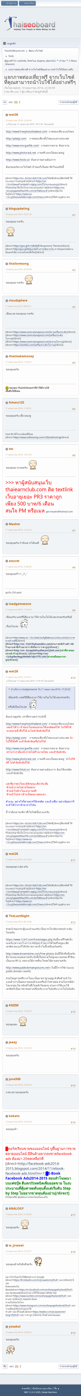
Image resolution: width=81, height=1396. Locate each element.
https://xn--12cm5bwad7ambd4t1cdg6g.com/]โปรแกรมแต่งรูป (32, 183)
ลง (4, 102)
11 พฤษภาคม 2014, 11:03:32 (18, 361)
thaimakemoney (21, 356)
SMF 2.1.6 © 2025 (32, 1392)
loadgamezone (20, 604)
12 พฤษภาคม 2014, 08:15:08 (18, 921)
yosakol (15, 1326)
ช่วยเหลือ (26, 1388)
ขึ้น (4, 1366)
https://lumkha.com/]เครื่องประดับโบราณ (34, 344)
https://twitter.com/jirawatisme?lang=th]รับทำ (35, 1313)
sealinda (21, 60)
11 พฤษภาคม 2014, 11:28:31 (18, 408)
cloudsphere (18, 300)
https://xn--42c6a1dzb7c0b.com (30, 178)
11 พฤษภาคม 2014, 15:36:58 (18, 566)
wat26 (13, 114)
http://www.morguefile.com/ (22, 145)
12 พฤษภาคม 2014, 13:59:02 (18, 1011)
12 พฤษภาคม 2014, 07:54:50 (18, 859)
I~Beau (73, 60)
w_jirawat (16, 1245)
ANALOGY (16, 1208)
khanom (9, 64)
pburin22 (51, 60)
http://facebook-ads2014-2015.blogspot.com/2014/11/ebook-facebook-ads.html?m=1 (35, 1168)
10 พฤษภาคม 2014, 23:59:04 (18, 269)
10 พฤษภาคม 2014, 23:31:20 (18, 214)
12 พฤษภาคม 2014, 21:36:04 (18, 1214)
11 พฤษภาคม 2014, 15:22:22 (18, 529)
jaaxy (13, 1042)
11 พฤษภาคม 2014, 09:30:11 (18, 306)
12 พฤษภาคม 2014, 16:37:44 (18, 1121)
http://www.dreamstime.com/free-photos (30, 953)
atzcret (14, 561)
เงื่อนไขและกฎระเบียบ (42, 1388)
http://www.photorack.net (21, 152)
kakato (14, 1116)
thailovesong (19, 263)
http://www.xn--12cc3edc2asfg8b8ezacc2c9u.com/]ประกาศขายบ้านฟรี (40, 639)
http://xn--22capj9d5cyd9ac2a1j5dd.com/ (37, 650)
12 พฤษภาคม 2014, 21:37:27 (18, 1251)
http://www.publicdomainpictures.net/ (28, 967)
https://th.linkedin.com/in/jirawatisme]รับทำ (36, 1280)
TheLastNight (19, 916)
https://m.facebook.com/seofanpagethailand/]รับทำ (46, 1289)
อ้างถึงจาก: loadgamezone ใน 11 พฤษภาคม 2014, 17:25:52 (40, 689)
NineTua (31, 60)
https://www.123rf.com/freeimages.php (29, 939)
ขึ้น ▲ (57, 1388)
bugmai (41, 60)
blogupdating (19, 208)
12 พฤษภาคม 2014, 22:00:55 (18, 1332)
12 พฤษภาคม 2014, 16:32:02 (18, 1084)
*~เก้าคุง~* (62, 60)
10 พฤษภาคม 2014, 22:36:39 (18, 120)
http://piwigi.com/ (16, 138)
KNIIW (13, 1005)
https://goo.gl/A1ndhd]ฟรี (27, 245)
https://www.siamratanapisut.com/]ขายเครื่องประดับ (40, 332)
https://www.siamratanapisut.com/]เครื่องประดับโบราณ (34, 337)
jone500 (15, 1079)
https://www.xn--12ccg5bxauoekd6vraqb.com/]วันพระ (24, 195)
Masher (14, 524)
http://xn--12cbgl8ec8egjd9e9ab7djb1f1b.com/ (27, 655)
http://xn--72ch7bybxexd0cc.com (32, 644)
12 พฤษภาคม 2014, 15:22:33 (18, 1047)
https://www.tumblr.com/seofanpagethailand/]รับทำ (40, 1296)
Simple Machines (49, 1392)
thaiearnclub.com (26, 489)
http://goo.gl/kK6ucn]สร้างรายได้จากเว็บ (34, 249)
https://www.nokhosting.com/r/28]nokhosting (37, 437)
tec (11, 449)
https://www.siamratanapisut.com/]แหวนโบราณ (38, 341)
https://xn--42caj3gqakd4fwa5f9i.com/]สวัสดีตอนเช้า (35, 189)
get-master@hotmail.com (59, 511)
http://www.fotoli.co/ (18, 159)
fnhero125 (16, 402)
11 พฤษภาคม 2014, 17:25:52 (18, 609)
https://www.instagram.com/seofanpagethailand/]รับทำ (42, 1305)
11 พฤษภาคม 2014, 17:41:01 (18, 677)
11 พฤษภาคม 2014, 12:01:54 (18, 454)
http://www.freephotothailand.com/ (26, 131)
